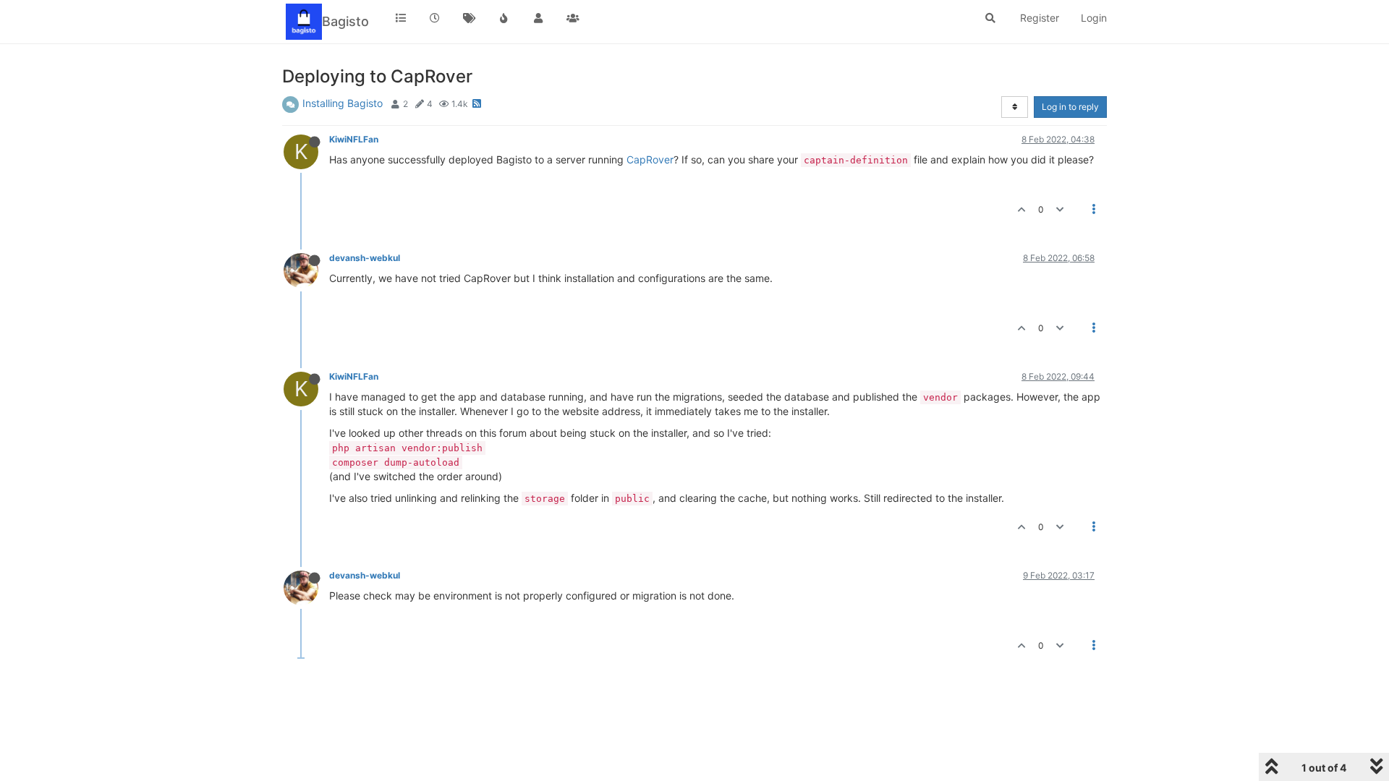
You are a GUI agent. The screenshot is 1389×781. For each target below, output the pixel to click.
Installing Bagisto (342, 103)
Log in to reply (1070, 106)
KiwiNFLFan (353, 139)
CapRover (650, 159)
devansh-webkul (364, 257)
